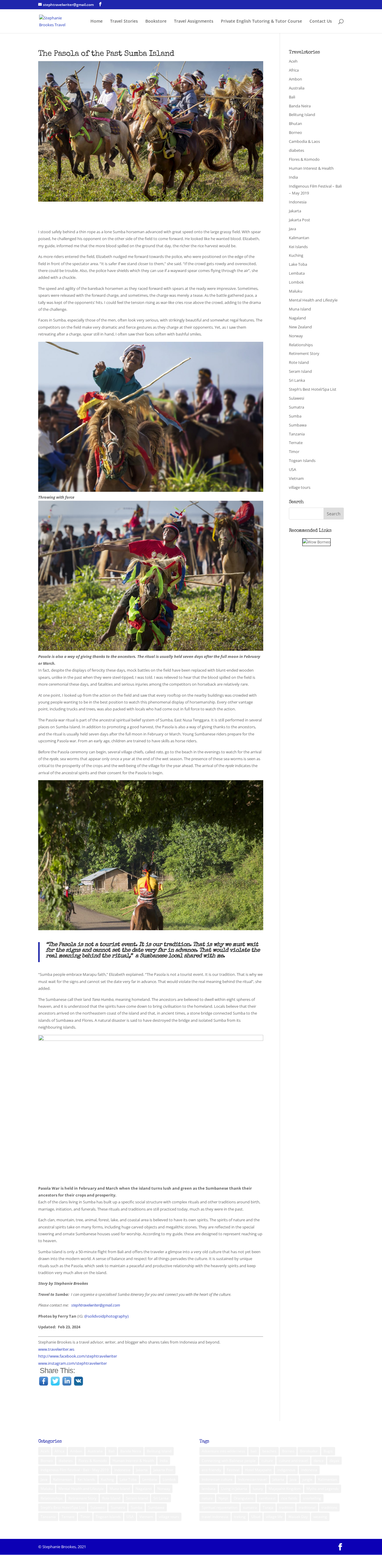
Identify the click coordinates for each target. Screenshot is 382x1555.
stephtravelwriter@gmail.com (96, 1305)
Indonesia (297, 202)
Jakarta (295, 211)
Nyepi (223, 1498)
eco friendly (211, 1469)
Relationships (301, 344)
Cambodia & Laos (304, 141)
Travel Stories (124, 21)
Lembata (297, 273)
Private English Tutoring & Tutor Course (261, 21)
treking (240, 1516)
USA (292, 469)
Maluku (295, 291)
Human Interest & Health (311, 168)
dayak (334, 1460)
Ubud (255, 1516)
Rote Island (299, 362)
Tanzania (297, 434)
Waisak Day (298, 1516)
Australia (296, 88)
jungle (307, 1479)
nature (207, 1498)
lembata (208, 1488)
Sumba (295, 416)
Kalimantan (299, 237)
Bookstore (156, 21)
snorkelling (312, 1498)
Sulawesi (296, 398)
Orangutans (243, 1498)
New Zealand (300, 327)
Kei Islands (298, 246)
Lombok (296, 282)
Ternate (296, 442)
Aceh (293, 61)
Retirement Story (304, 353)
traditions (329, 1507)
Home (96, 21)
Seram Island (300, 371)
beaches (269, 1451)
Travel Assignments (193, 21)
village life (274, 1516)
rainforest (267, 1498)
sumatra (250, 1507)
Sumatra (296, 407)
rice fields (289, 1498)
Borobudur (309, 1451)
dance (319, 1460)
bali (254, 1451)
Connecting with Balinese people (229, 1460)
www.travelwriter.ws (56, 1349)
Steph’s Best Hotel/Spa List (312, 389)
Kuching (296, 255)
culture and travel (293, 1460)
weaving (320, 1516)
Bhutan (295, 123)
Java (292, 228)
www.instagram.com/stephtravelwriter (72, 1363)
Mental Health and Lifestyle (313, 300)
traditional (307, 1507)
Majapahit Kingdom (285, 1488)
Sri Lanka (297, 380)
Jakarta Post (299, 219)
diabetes (296, 150)
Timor (294, 451)
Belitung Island (302, 114)
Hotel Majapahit (258, 1469)
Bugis (328, 1451)
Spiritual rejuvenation (219, 1507)
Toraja (268, 1507)
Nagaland (297, 318)
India (293, 177)
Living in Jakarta (234, 1488)
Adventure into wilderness (223, 1451)
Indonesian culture (217, 1479)
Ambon (295, 79)
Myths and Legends (322, 1488)
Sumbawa (297, 425)
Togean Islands (302, 460)
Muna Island (300, 309)
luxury (258, 1488)
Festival (233, 1469)
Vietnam (296, 478)
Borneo (295, 132)
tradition (286, 1507)
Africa (294, 70)
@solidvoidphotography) (106, 1316)
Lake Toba (298, 264)
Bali (292, 97)
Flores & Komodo (304, 159)
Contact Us (320, 21)
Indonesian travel (252, 1479)
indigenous (286, 1469)
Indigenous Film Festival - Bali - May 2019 (75, 1469)
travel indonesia (215, 1516)
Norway (296, 335)
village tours (299, 487)
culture (267, 1460)
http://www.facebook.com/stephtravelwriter (77, 1356)
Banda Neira (300, 106)
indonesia (309, 1469)
